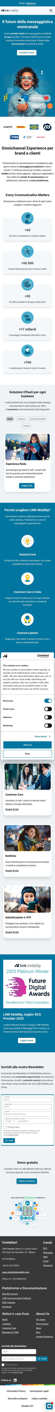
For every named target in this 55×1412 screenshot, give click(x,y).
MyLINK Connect (10, 1294)
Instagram (48, 1265)
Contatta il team (26, 52)
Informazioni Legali (39, 1391)
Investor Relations (44, 1336)
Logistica (6, 1324)
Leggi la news (26, 1040)
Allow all (27, 745)
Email (45, 1261)
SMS (45, 1257)
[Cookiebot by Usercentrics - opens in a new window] (40, 656)
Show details (41, 736)
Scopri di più (12, 809)
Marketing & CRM (10, 1332)
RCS (45, 1248)
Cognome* (8, 1104)
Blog (38, 1332)
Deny (27, 753)
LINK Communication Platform (16, 1298)
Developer (6, 1307)
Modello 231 (28, 1406)
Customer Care (9, 1328)
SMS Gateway (8, 1302)
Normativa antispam (17, 1398)
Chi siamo (41, 1319)
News (38, 1328)
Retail (4, 1319)
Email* (7, 1111)
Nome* (7, 1097)
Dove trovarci (42, 1324)
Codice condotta (39, 1398)
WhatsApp (48, 1252)
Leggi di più (26, 485)
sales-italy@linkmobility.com (15, 1272)
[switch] (48, 709)
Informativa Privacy (16, 1391)
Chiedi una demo (27, 1181)
